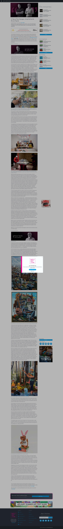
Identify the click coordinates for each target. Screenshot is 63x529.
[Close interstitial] (42, 257)
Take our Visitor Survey (32, 269)
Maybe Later (32, 271)
